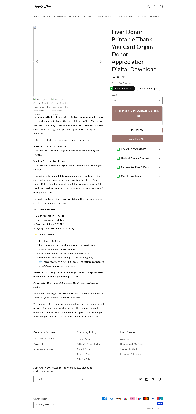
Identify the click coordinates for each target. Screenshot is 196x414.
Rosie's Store (157, 409)
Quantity (115, 95)
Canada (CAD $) (43, 405)
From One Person (123, 88)
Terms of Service (85, 354)
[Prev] (37, 61)
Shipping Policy (84, 359)
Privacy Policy (83, 339)
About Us (124, 339)
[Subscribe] (82, 379)
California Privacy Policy (88, 344)
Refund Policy (83, 349)
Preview (137, 130)
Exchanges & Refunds (130, 354)
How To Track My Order (131, 344)
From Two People (148, 88)
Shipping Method (128, 349)
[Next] (100, 61)
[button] (54, 16)
